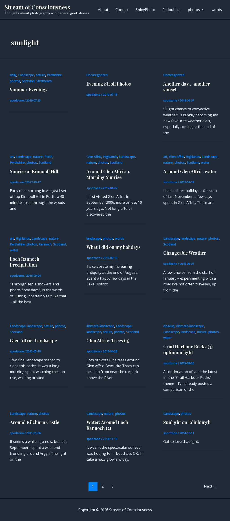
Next (210, 486)
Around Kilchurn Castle (34, 422)
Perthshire (54, 75)
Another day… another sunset (186, 87)
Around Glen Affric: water (190, 171)
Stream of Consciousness (37, 7)
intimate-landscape (100, 326)
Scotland (28, 81)
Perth (48, 157)
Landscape (26, 75)
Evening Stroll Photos (108, 84)
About (103, 9)
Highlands (110, 157)
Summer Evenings (28, 89)
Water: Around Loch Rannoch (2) (107, 425)
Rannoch (45, 244)
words (217, 9)
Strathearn (44, 81)
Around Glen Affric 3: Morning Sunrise (108, 174)
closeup (169, 326)
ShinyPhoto (145, 9)
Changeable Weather (184, 253)
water (205, 162)
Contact (121, 9)
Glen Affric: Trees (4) (107, 340)
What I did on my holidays (113, 247)
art (12, 157)
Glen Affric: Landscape (33, 340)
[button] (202, 10)
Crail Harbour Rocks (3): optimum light (188, 349)
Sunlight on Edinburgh (186, 422)
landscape (93, 238)
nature (40, 75)
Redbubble (171, 9)
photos (194, 9)
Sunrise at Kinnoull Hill (34, 171)
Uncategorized (97, 75)
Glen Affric (93, 157)
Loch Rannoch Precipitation (24, 262)
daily (13, 75)
